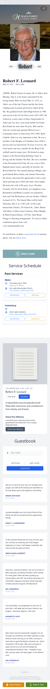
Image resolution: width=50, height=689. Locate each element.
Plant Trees (35, 295)
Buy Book (24, 396)
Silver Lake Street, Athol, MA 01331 (22, 314)
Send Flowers (35, 319)
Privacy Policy (18, 679)
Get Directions (14, 295)
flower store (21, 237)
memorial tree (31, 234)
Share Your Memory (15, 429)
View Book (11, 396)
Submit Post (25, 468)
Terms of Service (31, 679)
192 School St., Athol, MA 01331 (21, 290)
